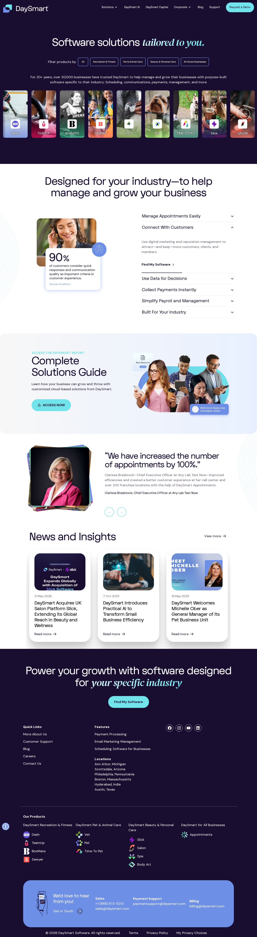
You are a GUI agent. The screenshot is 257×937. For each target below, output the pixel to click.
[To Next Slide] (245, 114)
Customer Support (38, 741)
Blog (26, 749)
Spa (140, 856)
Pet (87, 843)
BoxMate (39, 851)
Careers (29, 756)
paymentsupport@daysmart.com (159, 903)
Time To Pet (93, 851)
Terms (133, 933)
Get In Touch (63, 911)
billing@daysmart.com (206, 906)
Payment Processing (111, 734)
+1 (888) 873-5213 (109, 903)
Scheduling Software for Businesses (123, 749)
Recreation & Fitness (104, 61)
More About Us (35, 734)
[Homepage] (26, 8)
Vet (87, 834)
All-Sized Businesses (195, 61)
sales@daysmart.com (112, 908)
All (83, 61)
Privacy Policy (157, 933)
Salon (141, 848)
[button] (110, 7)
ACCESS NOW (54, 405)
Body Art (144, 864)
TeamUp (38, 843)
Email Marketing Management (119, 741)
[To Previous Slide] (12, 114)
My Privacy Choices (191, 933)
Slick (140, 839)
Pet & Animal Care (133, 61)
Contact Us (32, 763)
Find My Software (156, 264)
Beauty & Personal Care (163, 61)
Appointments (201, 834)
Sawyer (37, 859)
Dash (36, 834)
